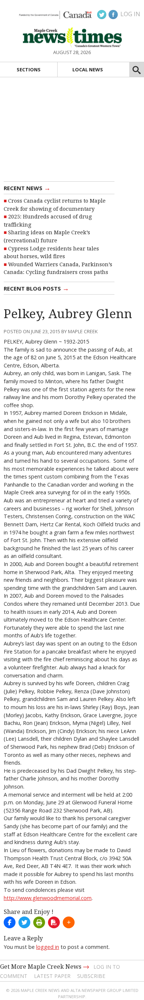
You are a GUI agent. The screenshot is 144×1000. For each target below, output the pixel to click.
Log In (130, 14)
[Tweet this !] (24, 922)
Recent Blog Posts (36, 288)
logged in (47, 946)
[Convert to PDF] (54, 922)
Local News (87, 69)
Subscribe (91, 975)
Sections (29, 69)
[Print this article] (39, 922)
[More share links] (69, 922)
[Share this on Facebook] (10, 922)
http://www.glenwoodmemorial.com (48, 897)
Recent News (27, 187)
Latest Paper (52, 975)
